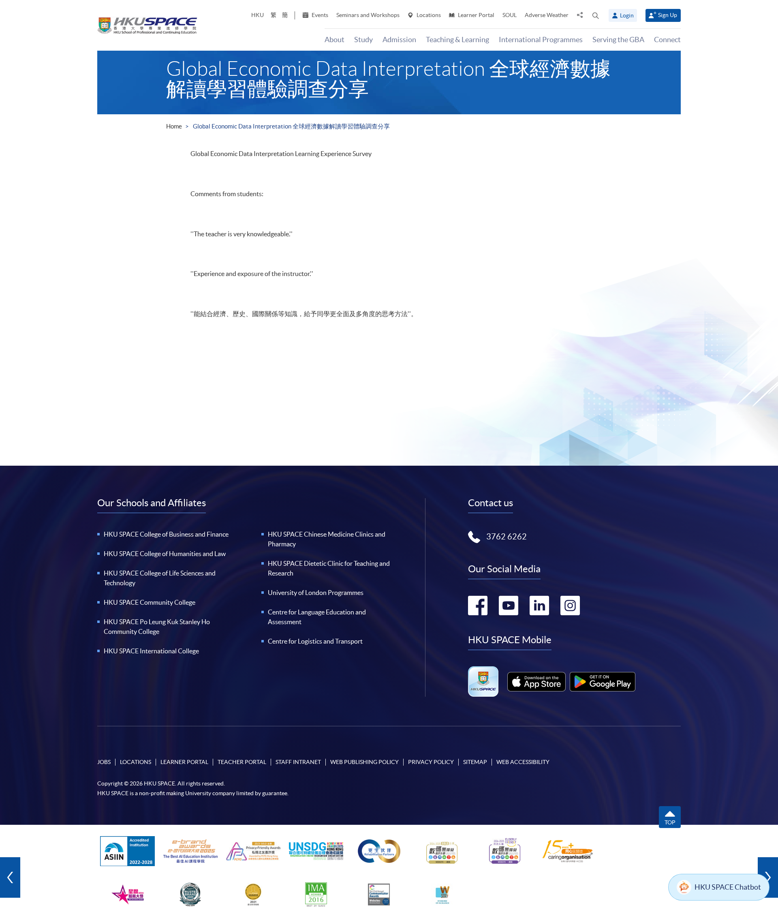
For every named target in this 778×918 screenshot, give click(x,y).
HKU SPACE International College (151, 651)
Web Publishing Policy (364, 762)
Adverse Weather (547, 15)
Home (174, 126)
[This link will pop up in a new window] (536, 681)
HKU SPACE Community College (149, 602)
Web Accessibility (522, 762)
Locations (428, 15)
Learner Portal (475, 15)
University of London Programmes (315, 592)
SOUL (509, 15)
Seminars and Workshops (368, 15)
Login (627, 15)
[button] (595, 15)
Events (319, 15)
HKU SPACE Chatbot (728, 887)
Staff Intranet (298, 762)
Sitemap (475, 762)
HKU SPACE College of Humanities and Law (165, 553)
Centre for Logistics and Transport (315, 641)
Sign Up (667, 15)
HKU (257, 15)
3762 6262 (506, 536)
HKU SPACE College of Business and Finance (166, 534)
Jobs (104, 762)
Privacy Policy (431, 762)
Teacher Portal (242, 762)
